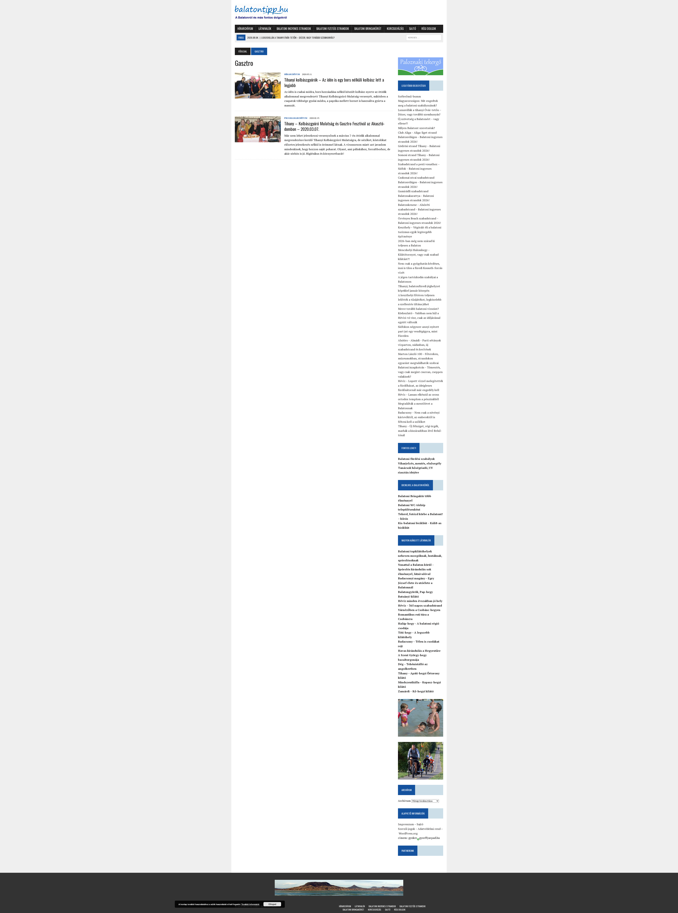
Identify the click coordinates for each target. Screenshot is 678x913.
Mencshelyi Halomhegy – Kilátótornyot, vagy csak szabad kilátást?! (418, 254)
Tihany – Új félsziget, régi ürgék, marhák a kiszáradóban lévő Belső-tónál (420, 430)
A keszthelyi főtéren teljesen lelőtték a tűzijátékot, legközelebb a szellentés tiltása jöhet (419, 299)
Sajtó (412, 28)
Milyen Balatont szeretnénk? (416, 128)
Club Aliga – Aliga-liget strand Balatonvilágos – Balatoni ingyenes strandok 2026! (420, 137)
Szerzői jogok (406, 829)
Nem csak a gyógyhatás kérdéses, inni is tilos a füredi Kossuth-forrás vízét (420, 268)
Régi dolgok (428, 28)
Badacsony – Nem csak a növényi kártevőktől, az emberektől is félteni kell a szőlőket (418, 417)
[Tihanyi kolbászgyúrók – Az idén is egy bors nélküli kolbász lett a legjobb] (258, 96)
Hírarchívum (245, 28)
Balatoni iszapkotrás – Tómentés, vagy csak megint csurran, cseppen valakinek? (420, 371)
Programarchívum (295, 118)
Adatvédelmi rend (429, 829)
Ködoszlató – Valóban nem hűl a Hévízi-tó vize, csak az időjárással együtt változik (419, 317)
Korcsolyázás (395, 28)
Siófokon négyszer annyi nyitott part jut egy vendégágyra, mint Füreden (418, 331)
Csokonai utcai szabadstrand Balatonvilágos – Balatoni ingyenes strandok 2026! (420, 182)
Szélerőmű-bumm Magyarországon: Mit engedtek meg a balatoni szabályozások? (418, 100)
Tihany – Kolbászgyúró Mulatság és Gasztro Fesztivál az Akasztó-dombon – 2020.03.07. (334, 126)
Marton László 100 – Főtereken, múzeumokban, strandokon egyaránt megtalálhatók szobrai (418, 358)
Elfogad (272, 904)
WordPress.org (408, 833)
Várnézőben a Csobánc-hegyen (419, 610)
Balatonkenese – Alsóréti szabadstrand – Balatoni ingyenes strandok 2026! (419, 209)
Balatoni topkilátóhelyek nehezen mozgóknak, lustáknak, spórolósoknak (420, 555)
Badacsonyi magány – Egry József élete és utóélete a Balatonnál (416, 582)
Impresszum (406, 824)
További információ (250, 904)
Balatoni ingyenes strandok (294, 28)
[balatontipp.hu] (268, 12)
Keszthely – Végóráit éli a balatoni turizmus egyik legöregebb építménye (419, 231)
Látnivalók (264, 28)
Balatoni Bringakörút (367, 28)
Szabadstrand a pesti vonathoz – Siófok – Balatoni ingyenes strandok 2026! (418, 168)
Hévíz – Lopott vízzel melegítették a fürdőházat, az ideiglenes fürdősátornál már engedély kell (420, 385)
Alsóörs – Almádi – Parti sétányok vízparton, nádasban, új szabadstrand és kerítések (419, 344)
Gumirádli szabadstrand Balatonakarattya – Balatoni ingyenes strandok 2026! (416, 195)
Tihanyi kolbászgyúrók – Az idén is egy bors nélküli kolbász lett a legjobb (334, 82)
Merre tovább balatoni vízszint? (418, 309)
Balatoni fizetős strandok (332, 28)
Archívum (404, 801)
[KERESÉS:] (423, 37)
